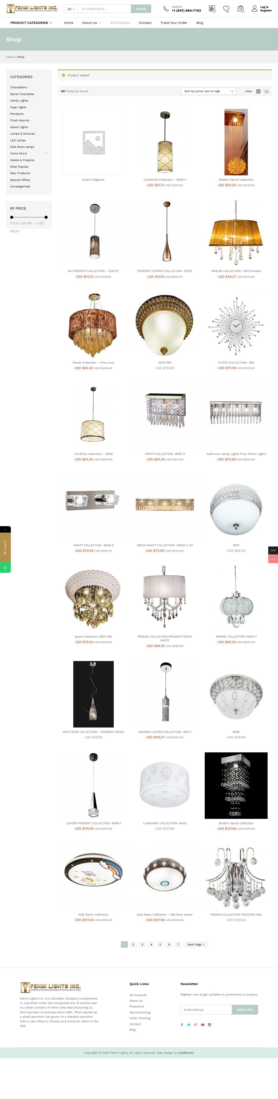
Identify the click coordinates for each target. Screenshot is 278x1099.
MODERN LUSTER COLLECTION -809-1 (164, 731)
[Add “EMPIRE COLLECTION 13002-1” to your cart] (222, 629)
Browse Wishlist (169, 538)
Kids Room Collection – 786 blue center (165, 914)
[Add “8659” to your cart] (222, 725)
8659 (236, 731)
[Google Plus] (195, 1025)
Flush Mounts (19, 120)
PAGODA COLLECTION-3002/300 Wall (236, 914)
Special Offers (20, 179)
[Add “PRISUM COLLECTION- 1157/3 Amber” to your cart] (222, 264)
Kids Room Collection (93, 914)
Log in (264, 7)
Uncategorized (20, 186)
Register (266, 10)
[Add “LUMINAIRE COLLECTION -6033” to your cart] (150, 816)
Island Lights (19, 127)
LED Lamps (18, 140)
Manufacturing (140, 1012)
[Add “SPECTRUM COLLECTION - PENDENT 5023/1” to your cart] (79, 725)
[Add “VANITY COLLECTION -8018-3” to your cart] (150, 447)
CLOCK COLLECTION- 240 (236, 362)
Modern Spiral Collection (236, 179)
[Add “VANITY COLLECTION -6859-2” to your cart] (79, 538)
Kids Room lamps (22, 146)
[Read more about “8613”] (222, 538)
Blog (199, 22)
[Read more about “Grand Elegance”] (79, 172)
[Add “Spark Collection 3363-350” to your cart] (79, 629)
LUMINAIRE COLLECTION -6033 (164, 823)
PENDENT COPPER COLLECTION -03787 (164, 271)
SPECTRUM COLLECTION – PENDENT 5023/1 (93, 731)
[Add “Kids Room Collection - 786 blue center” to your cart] (150, 907)
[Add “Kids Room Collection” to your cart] (79, 907)
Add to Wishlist (98, 172)
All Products (120, 22)
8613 (236, 545)
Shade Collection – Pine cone (93, 362)
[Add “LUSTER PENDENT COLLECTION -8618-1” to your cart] (79, 816)
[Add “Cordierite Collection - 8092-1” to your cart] (150, 172)
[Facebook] (181, 1025)
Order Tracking (140, 1018)
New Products (20, 173)
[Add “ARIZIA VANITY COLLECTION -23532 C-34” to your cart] (150, 538)
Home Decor (18, 153)
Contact (145, 22)
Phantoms (137, 1006)
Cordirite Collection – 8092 (93, 454)
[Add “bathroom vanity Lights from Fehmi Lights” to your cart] (222, 447)
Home (68, 22)
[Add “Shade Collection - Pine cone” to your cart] (79, 355)
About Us (136, 1000)
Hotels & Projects (22, 160)
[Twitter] (188, 1025)
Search (141, 8)
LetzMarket (186, 1052)
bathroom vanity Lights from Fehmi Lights (236, 454)
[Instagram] (209, 1025)
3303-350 (164, 362)
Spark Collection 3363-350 (93, 636)
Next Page (195, 944)
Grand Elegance (93, 179)
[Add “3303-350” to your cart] (150, 355)
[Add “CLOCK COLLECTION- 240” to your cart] (222, 355)
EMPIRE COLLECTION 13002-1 (236, 636)
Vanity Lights (19, 100)
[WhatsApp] (5, 567)
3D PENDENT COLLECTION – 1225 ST (93, 271)
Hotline (177, 6)
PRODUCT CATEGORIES (29, 23)
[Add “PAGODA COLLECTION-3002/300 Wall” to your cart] (222, 907)
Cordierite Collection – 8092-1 (165, 179)
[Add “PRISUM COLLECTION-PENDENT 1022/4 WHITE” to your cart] (150, 629)
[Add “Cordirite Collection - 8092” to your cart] (79, 447)
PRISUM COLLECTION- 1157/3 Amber (236, 271)
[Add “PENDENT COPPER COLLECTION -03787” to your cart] (150, 264)
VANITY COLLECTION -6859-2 (93, 545)
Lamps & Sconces (22, 133)
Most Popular (19, 166)
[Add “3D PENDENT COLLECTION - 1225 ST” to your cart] (79, 264)
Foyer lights (18, 107)
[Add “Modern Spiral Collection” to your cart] (222, 172)
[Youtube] (202, 1025)
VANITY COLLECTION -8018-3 (165, 454)
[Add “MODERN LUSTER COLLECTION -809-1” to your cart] (150, 725)
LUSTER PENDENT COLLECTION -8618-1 (93, 823)
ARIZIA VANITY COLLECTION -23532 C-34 (165, 545)
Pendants (16, 113)
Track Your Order (174, 22)
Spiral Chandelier (22, 94)
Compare (107, 172)
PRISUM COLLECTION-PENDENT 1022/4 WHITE (165, 638)
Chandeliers (18, 87)
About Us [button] (89, 22)
